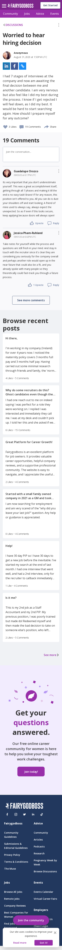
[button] (58, 25)
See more (50, 655)
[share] (47, 126)
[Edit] (58, 25)
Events (54, 14)
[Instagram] (15, 814)
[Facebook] (7, 814)
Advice (40, 14)
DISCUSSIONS (14, 25)
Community (10, 14)
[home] (20, 7)
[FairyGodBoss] (24, 806)
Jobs (27, 14)
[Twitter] (24, 814)
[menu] (4, 3)
